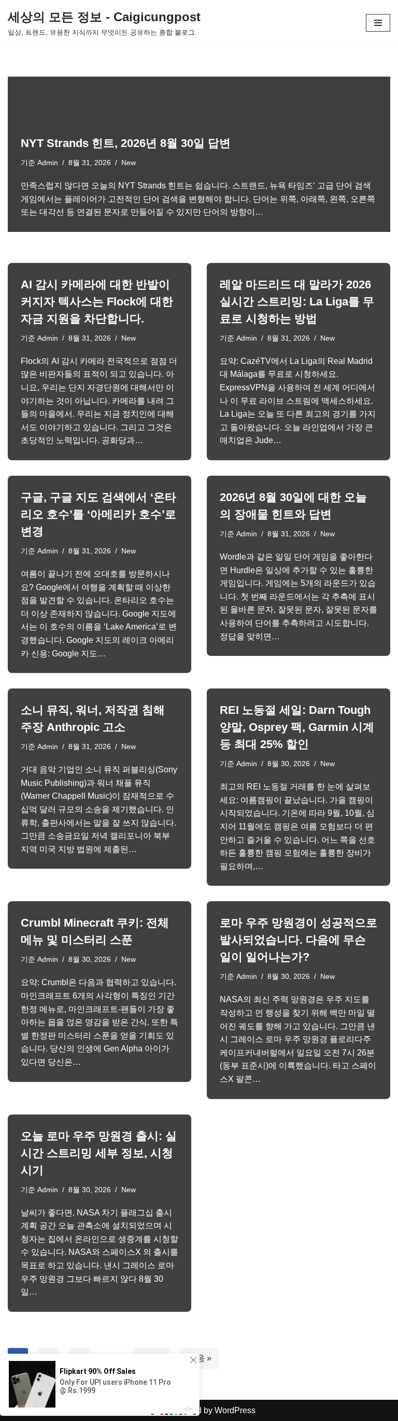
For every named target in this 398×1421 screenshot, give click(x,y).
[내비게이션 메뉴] (378, 23)
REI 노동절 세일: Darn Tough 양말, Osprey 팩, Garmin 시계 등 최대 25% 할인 (297, 727)
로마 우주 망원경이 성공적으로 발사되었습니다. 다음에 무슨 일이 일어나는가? (298, 939)
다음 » (199, 1358)
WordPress (235, 1410)
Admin (47, 162)
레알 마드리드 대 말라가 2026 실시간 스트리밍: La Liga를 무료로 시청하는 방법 (297, 301)
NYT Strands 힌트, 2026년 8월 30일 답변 (126, 143)
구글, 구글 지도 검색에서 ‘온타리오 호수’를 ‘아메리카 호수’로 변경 (98, 514)
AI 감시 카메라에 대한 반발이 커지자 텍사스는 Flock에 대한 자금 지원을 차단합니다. (97, 301)
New (128, 162)
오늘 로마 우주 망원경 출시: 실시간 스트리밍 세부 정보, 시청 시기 (99, 1153)
